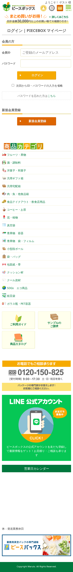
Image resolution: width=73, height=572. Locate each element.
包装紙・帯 (14, 264)
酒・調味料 (14, 162)
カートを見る (60, 8)
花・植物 (12, 217)
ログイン (37, 75)
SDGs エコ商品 (17, 288)
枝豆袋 (11, 296)
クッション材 (15, 272)
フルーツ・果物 (16, 155)
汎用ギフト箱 (15, 178)
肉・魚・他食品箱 (18, 194)
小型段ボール (15, 249)
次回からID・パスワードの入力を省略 (39, 85)
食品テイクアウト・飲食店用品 (26, 202)
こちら (51, 96)
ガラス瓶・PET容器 (19, 303)
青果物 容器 (15, 233)
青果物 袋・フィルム (20, 241)
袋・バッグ (14, 256)
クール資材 (14, 280)
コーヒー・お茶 (16, 209)
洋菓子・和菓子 (16, 170)
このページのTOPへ (67, 567)
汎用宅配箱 (14, 186)
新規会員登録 (37, 121)
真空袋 (11, 225)
